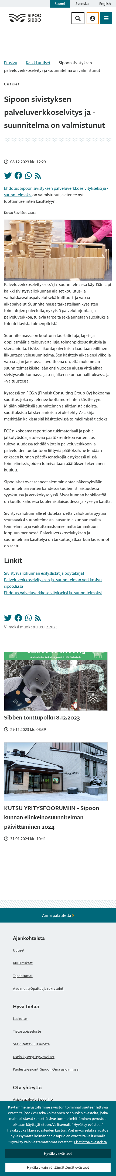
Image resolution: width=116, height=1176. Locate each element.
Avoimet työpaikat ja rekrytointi (38, 988)
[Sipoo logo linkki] (25, 21)
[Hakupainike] (77, 18)
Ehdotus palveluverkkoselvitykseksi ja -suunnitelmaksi (53, 592)
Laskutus (20, 1018)
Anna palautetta (57, 915)
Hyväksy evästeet (58, 1153)
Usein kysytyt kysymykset (33, 1056)
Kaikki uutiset (38, 62)
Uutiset (19, 950)
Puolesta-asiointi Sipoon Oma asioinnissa (46, 1069)
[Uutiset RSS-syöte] (38, 177)
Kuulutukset (23, 962)
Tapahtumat (23, 975)
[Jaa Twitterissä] (8, 177)
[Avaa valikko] (106, 18)
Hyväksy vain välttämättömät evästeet (58, 1167)
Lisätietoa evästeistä (90, 1141)
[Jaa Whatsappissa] (28, 177)
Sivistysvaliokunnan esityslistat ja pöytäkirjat (44, 573)
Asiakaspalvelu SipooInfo (33, 1099)
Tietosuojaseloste (27, 1031)
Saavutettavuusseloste (31, 1044)
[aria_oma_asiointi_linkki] (93, 18)
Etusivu (10, 62)
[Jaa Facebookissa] (18, 177)
